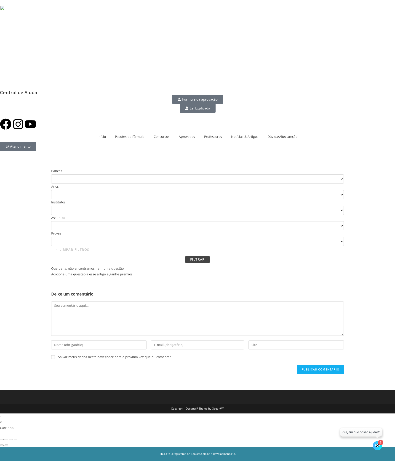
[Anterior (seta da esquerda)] (2, 445)
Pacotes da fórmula (129, 136)
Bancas (56, 171)
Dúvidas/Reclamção (282, 136)
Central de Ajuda (18, 92)
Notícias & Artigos (244, 136)
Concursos (162, 136)
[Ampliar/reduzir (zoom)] (2, 439)
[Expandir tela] (6, 439)
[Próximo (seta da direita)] (6, 445)
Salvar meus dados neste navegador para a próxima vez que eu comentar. (115, 357)
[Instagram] (18, 124)
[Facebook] (5, 124)
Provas (56, 233)
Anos (55, 186)
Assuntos (58, 218)
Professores (213, 136)
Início (102, 136)
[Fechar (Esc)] (15, 439)
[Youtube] (30, 124)
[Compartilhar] (11, 439)
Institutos (58, 202)
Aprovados (187, 136)
